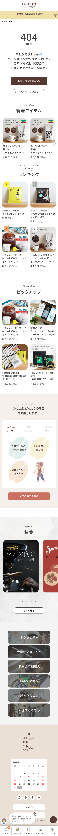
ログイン (29, 807)
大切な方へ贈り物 (39, 447)
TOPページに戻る (29, 92)
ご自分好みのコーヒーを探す (18, 447)
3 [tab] (29, 165)
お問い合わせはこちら (29, 80)
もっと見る (29, 610)
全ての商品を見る (29, 496)
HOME (4, 21)
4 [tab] (33, 165)
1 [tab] (20, 165)
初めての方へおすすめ (18, 471)
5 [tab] (37, 165)
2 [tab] (24, 165)
